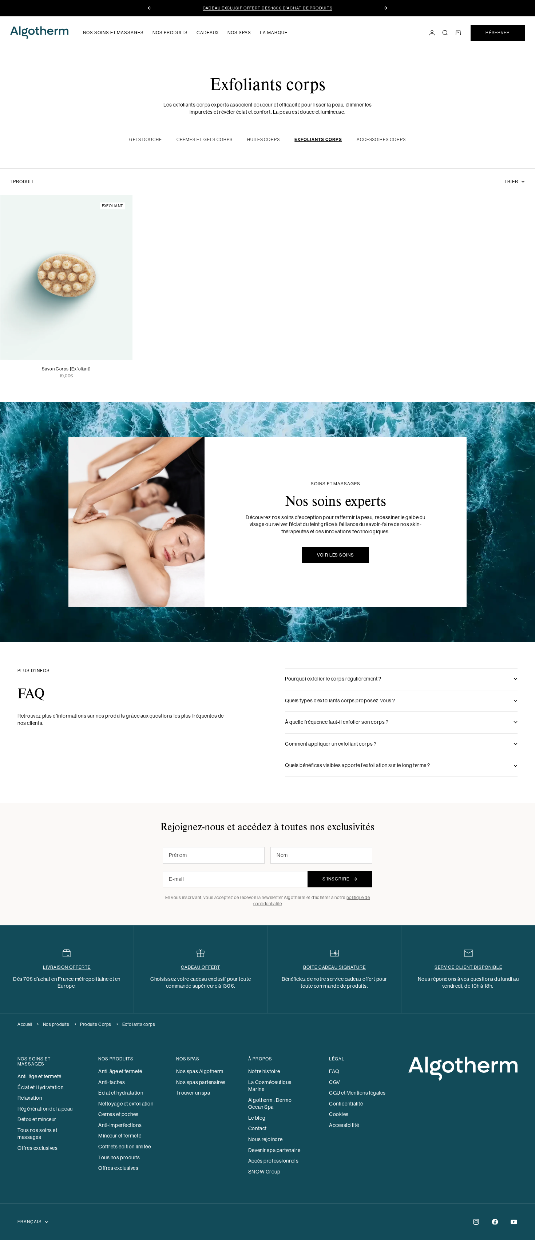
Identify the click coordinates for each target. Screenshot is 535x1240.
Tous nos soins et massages (37, 1133)
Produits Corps (96, 1024)
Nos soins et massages (113, 32)
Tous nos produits (119, 1157)
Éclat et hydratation (120, 1093)
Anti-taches (111, 1082)
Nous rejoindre (265, 1139)
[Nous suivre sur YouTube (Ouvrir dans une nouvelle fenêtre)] (514, 1221)
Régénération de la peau (45, 1109)
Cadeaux (208, 32)
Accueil (24, 1024)
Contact (257, 1128)
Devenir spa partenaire (274, 1150)
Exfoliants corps (138, 1024)
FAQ (334, 1071)
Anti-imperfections (120, 1125)
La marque (274, 32)
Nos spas (239, 32)
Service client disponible (468, 967)
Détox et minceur (36, 1119)
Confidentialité (346, 1104)
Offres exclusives (37, 1148)
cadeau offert (200, 967)
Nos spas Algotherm (199, 1071)
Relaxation (29, 1098)
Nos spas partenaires (201, 1082)
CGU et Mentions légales (357, 1093)
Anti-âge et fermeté (39, 1076)
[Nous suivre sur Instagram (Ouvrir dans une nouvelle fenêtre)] (476, 1221)
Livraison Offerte (67, 967)
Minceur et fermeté (119, 1136)
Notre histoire (264, 1071)
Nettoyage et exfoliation (125, 1104)
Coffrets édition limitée (124, 1146)
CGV (334, 1082)
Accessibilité (344, 1125)
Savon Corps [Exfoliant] (66, 369)
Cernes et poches (118, 1114)
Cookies (339, 1114)
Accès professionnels (273, 1161)
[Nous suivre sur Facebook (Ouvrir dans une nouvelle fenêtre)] (495, 1221)
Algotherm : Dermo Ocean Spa (270, 1103)
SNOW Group (264, 1172)
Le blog (257, 1118)
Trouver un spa (193, 1093)
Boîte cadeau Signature (334, 967)
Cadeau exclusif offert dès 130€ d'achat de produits (268, 8)
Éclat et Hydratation (40, 1087)
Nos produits (170, 32)
